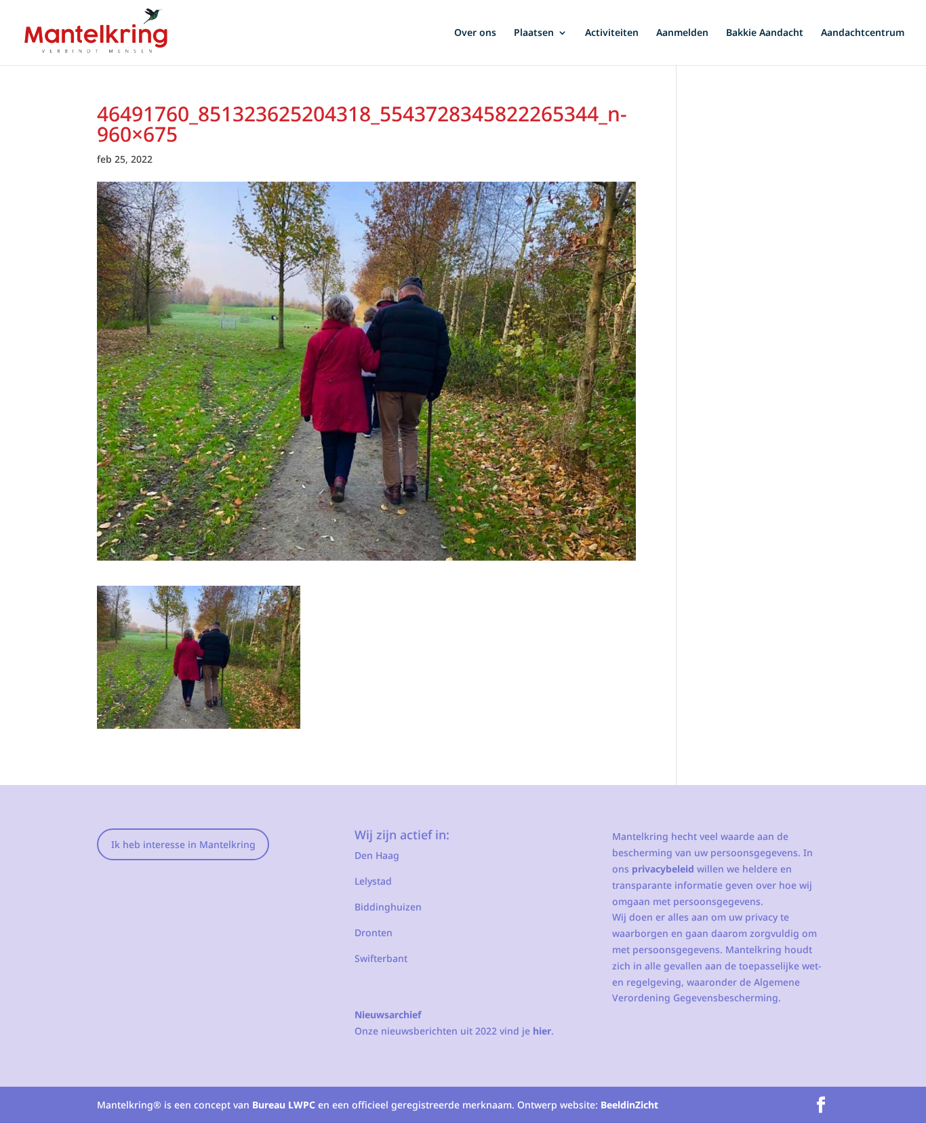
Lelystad (373, 881)
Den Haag (377, 855)
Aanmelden (682, 33)
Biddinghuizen (388, 906)
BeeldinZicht (629, 1104)
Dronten (373, 932)
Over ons (475, 33)
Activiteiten (612, 33)
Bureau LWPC (283, 1104)
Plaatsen (534, 33)
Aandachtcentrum (862, 33)
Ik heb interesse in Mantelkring (183, 844)
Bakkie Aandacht (764, 33)
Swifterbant (381, 958)
